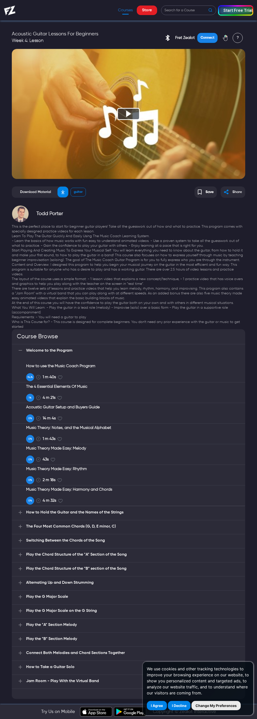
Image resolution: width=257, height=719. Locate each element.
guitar (78, 191)
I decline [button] (179, 705)
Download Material (35, 192)
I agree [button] (157, 705)
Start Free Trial (237, 10)
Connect (207, 37)
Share (237, 192)
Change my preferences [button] (216, 705)
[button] (235, 10)
